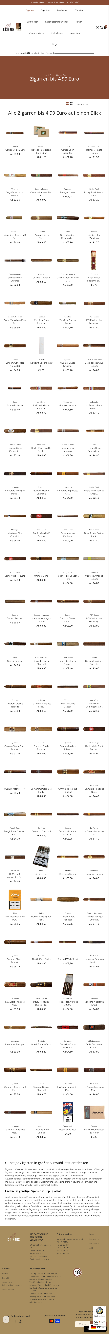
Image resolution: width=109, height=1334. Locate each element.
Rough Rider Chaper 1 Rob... (15, 833)
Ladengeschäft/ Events (56, 21)
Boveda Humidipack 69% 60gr (41, 151)
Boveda (41, 146)
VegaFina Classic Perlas (67, 322)
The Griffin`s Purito (41, 959)
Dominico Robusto (94, 874)
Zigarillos (45, 10)
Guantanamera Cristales (15, 279)
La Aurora (41, 231)
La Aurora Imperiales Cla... (67, 492)
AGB (91, 1248)
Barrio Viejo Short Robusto (94, 748)
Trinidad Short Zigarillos (94, 237)
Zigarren (30, 10)
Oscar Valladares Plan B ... (41, 194)
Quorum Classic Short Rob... (15, 1088)
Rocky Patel (94, 189)
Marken (78, 21)
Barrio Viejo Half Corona (41, 535)
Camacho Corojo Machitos (67, 1046)
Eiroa (68, 231)
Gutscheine (57, 33)
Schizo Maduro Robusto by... (67, 237)
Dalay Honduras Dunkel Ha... (41, 1003)
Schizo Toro (41, 874)
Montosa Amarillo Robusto (94, 577)
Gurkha (41, 913)
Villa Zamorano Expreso (94, 1046)
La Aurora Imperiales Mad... (41, 790)
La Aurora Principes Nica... (41, 705)
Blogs (54, 44)
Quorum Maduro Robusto (67, 748)
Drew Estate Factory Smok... (94, 535)
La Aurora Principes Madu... (15, 492)
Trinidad (94, 231)
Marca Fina (94, 700)
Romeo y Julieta (94, 146)
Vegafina (14, 189)
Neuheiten (75, 33)
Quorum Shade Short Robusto (14, 748)
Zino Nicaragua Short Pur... (15, 918)
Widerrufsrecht (8, 1289)
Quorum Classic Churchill (41, 1088)
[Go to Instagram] (20, 1321)
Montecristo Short (68, 405)
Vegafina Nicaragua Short (94, 1003)
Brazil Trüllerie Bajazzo (67, 705)
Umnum (15, 359)
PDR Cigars (94, 317)
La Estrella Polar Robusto (41, 407)
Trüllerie (67, 700)
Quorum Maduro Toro (15, 788)
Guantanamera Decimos (67, 535)
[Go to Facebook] (15, 1321)
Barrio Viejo (41, 530)
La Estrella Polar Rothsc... (94, 407)
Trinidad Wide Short (68, 959)
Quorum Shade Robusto (41, 748)
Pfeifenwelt (62, 10)
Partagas (67, 189)
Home (45, 75)
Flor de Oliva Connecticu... (94, 450)
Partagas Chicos (68, 192)
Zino (15, 913)
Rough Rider (68, 572)
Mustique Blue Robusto (41, 322)
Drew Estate (94, 530)
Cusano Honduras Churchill (68, 833)
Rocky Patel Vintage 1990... (68, 1003)
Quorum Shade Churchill (67, 364)
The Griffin (41, 956)
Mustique (41, 317)
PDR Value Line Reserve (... (94, 322)
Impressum (93, 1239)
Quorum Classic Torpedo (15, 705)
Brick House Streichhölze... (94, 279)
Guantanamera (15, 274)
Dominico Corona (67, 874)
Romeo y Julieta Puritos (94, 151)
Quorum (67, 359)
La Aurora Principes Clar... (41, 237)
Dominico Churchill (41, 831)
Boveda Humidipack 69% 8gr (94, 1131)
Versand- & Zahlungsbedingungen (12, 1283)
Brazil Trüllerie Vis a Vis (41, 1046)
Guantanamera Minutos (67, 450)
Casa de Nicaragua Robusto (94, 364)
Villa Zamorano (94, 1041)
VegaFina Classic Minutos (14, 194)
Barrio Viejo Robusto (15, 575)
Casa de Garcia (15, 444)
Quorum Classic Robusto (15, 961)
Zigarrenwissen (36, 33)
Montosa (94, 572)
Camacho (68, 1041)
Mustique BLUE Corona (41, 1131)
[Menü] (104, 1307)
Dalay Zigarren (41, 998)
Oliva (94, 444)
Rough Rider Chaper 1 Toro (68, 577)
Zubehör (79, 10)
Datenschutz (94, 1243)
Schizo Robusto (15, 405)
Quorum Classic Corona (68, 620)
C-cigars (94, 274)
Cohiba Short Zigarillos (67, 151)
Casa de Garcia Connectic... (15, 450)
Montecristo (67, 402)
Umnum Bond (41, 575)
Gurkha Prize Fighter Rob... (41, 918)
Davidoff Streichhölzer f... (41, 364)
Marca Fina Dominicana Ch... (94, 705)
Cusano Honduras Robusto (94, 662)
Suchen (5, 1273)
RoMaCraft (15, 870)
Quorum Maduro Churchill (41, 492)
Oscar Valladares (41, 189)
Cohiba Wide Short (14, 149)
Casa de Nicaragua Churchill (94, 918)
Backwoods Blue (67, 1129)
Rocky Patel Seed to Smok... (94, 194)
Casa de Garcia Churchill (41, 662)
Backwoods (67, 1126)
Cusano (41, 274)
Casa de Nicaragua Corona (41, 620)
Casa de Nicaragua (94, 359)
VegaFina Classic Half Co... (15, 237)
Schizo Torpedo (15, 661)
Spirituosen (32, 21)
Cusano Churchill (41, 277)
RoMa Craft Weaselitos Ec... (15, 875)
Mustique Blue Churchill (15, 535)
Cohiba (15, 146)
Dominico (41, 828)
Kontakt (5, 1278)
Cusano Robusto (15, 618)
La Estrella (41, 402)
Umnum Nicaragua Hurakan (67, 790)
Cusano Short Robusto (68, 918)
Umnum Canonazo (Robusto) (15, 364)
